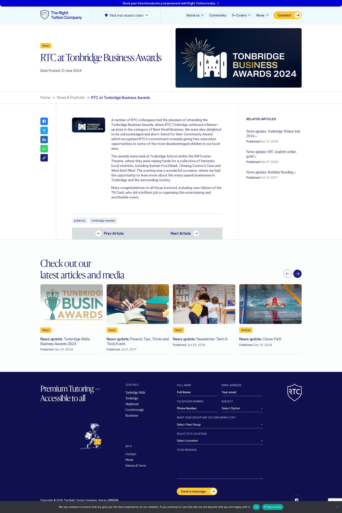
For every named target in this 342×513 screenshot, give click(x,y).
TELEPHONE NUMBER (190, 401)
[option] (71, 319)
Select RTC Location (192, 433)
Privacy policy (272, 506)
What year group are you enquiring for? (206, 417)
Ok (256, 506)
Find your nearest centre (126, 15)
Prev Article (114, 233)
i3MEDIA (113, 500)
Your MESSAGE (187, 449)
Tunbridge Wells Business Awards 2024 (65, 341)
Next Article (181, 233)
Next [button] (297, 274)
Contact (284, 15)
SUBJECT (227, 401)
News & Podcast (71, 97)
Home (45, 97)
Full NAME (184, 385)
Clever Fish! (260, 339)
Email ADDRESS (231, 385)
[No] (337, 507)
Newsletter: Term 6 (200, 339)
